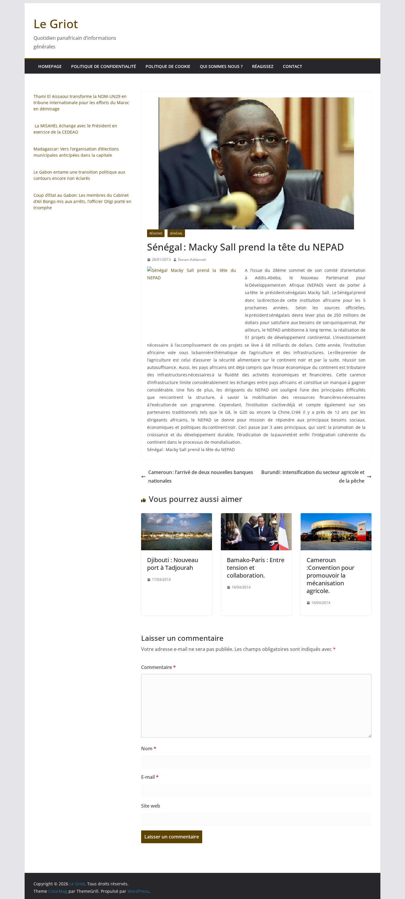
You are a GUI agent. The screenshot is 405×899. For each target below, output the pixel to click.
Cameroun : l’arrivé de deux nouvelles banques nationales (200, 476)
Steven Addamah (192, 259)
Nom (148, 748)
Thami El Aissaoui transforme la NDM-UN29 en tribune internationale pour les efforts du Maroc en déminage (81, 102)
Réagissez (262, 66)
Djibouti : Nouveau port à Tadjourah (172, 564)
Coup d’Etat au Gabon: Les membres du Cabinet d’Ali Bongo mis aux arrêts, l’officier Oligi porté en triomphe (82, 201)
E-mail (150, 777)
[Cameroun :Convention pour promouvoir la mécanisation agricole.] (336, 517)
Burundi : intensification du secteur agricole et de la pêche (312, 476)
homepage (50, 66)
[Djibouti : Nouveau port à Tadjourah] (176, 517)
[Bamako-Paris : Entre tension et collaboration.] (256, 517)
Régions (155, 233)
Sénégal (176, 233)
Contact (292, 66)
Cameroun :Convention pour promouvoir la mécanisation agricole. (330, 575)
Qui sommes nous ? (221, 66)
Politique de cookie (168, 66)
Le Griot (56, 23)
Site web (150, 806)
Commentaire (158, 667)
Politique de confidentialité (103, 66)
